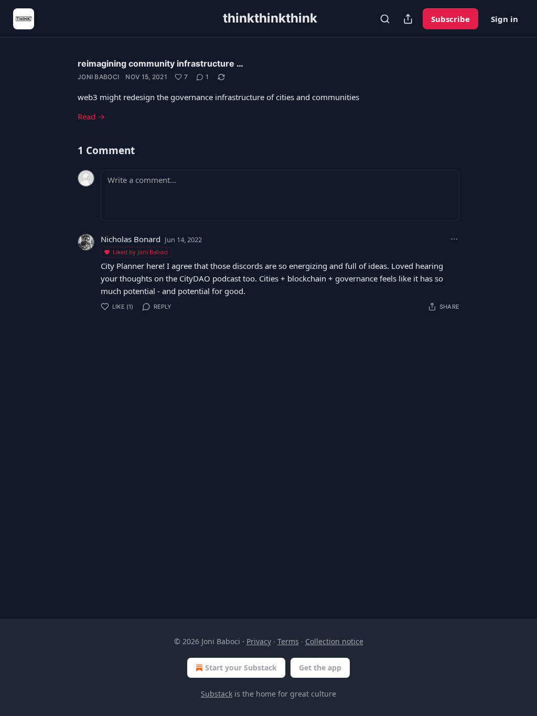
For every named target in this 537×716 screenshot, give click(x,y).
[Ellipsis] (454, 239)
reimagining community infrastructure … (160, 63)
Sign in (504, 19)
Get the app (320, 667)
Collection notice (334, 641)
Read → (91, 116)
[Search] (384, 18)
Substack (216, 694)
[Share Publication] (408, 18)
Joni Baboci (98, 77)
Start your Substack (241, 667)
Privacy (258, 641)
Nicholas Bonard (130, 239)
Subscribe (450, 19)
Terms (288, 641)
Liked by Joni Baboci (140, 252)
